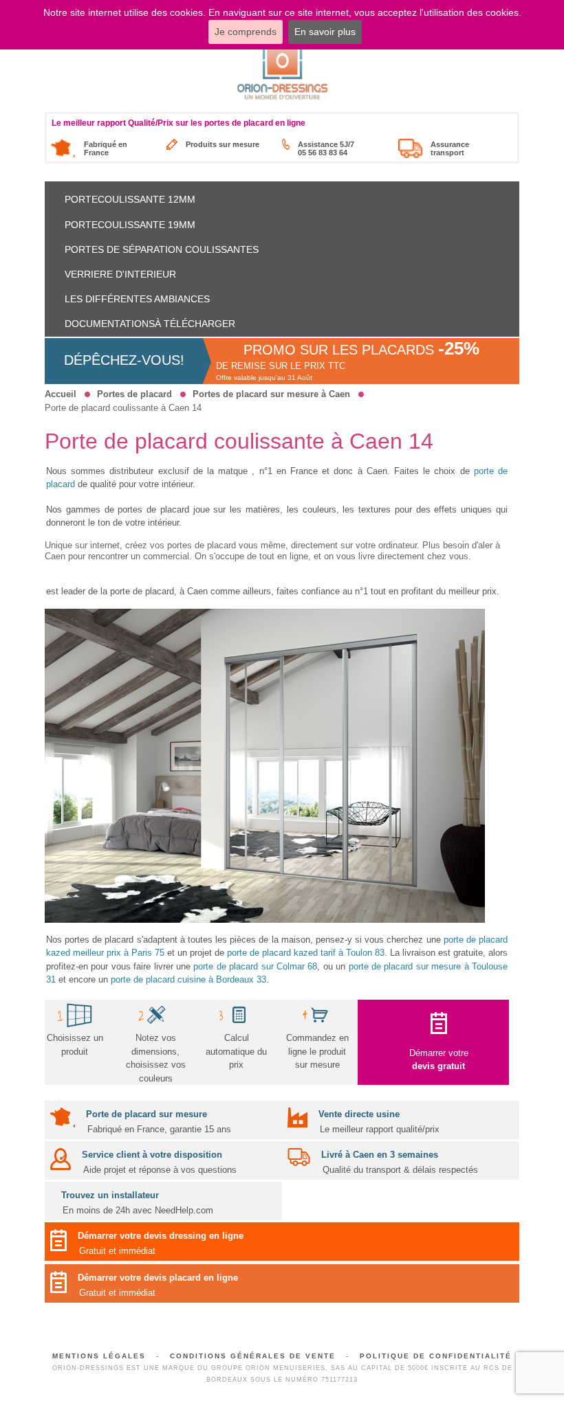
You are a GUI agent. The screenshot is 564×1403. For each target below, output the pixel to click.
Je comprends (245, 31)
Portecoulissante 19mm (130, 224)
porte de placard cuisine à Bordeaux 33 (188, 979)
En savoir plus (325, 31)
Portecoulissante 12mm (130, 199)
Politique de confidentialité (436, 1356)
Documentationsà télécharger (150, 323)
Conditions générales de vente (253, 1356)
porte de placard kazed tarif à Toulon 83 (305, 952)
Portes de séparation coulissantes (162, 249)
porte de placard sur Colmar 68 (255, 966)
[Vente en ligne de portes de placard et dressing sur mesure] (282, 70)
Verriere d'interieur (120, 274)
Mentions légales (99, 1356)
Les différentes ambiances (137, 298)
